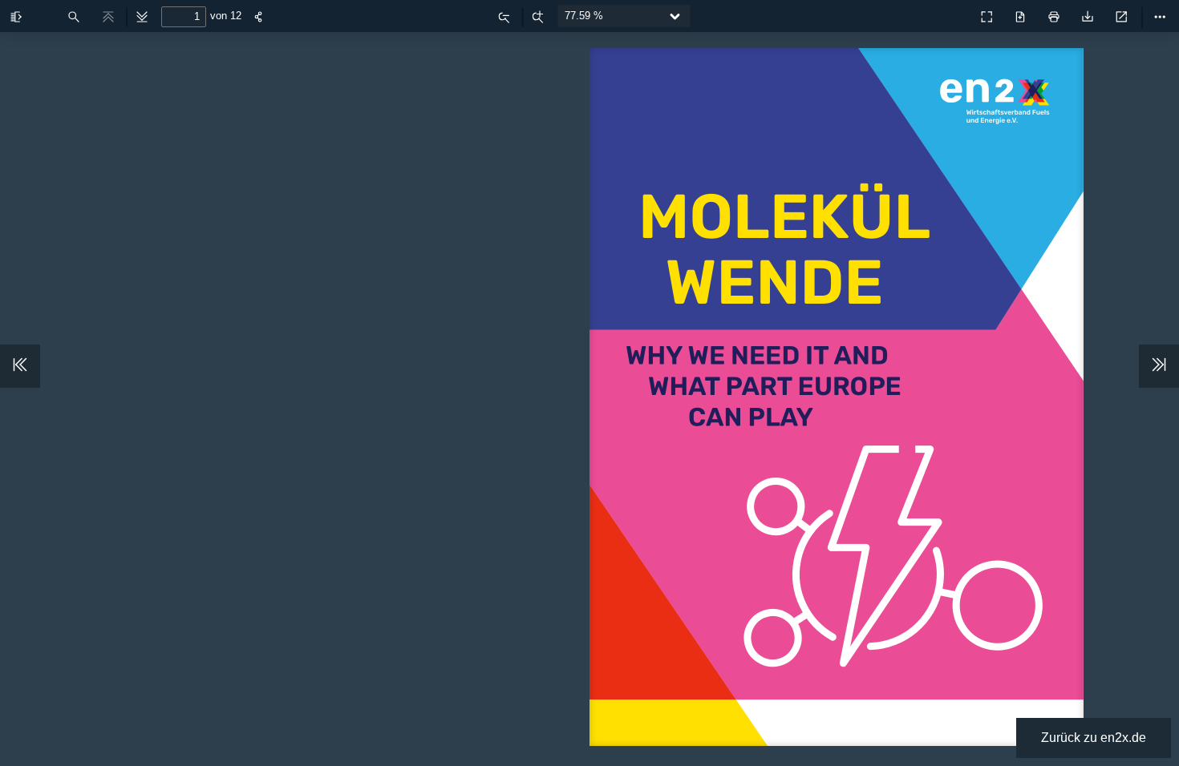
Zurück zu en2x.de (1093, 737)
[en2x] (951, 13)
